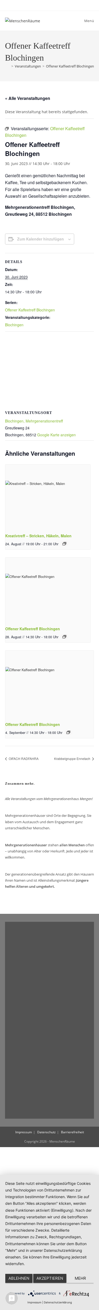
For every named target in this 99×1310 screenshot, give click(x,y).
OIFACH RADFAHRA (23, 758)
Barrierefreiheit (72, 1132)
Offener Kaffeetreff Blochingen (70, 66)
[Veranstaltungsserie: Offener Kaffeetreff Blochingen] (64, 636)
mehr (80, 1278)
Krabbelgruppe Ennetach (72, 758)
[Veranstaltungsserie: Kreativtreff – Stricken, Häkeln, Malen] (64, 543)
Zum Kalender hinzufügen (40, 239)
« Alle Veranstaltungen (27, 98)
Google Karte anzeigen (56, 434)
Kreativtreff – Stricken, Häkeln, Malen (38, 535)
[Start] (7, 66)
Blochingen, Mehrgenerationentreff (34, 421)
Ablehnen (18, 1278)
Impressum (23, 1132)
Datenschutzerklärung (58, 1302)
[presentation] (47, 496)
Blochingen (14, 324)
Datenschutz (46, 1132)
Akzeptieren (49, 1278)
